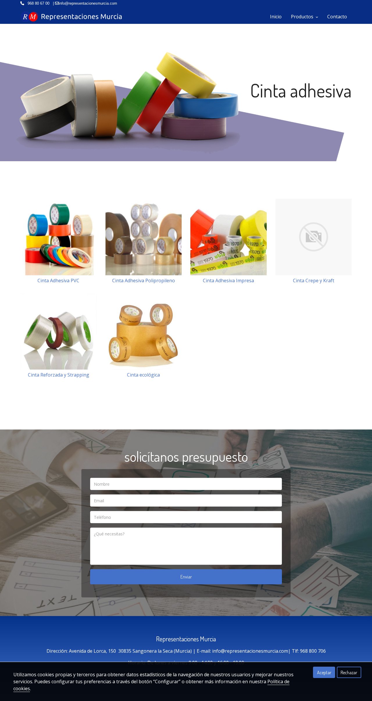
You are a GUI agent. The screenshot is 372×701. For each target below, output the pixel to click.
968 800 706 (313, 651)
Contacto (337, 16)
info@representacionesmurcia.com (250, 651)
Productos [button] (302, 16)
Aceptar (324, 672)
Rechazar (349, 672)
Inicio (276, 16)
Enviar (186, 577)
